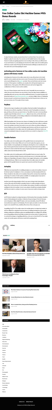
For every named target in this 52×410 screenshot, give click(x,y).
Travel (3, 389)
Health (3, 359)
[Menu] (4, 2)
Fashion (4, 350)
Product (4, 374)
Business (4, 335)
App (3, 324)
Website (4, 391)
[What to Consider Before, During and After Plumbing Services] (6, 306)
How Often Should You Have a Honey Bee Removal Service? (23, 311)
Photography (5, 372)
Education (4, 341)
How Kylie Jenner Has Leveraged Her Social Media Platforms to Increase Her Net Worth (38, 254)
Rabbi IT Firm (5, 376)
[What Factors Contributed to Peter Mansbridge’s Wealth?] (13, 265)
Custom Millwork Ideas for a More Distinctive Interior (22, 297)
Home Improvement (6, 361)
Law (3, 363)
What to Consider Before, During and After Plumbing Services (24, 304)
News (3, 367)
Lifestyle (4, 365)
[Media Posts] (26, 2)
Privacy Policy (29, 401)
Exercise (4, 348)
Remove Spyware (6, 383)
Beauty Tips (4, 333)
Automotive (4, 330)
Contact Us (22, 401)
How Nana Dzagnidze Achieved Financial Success (13, 253)
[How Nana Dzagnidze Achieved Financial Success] (13, 245)
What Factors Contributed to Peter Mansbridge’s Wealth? (10, 274)
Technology (4, 387)
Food (3, 357)
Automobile (4, 328)
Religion (4, 381)
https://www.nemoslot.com (21, 96)
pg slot (21, 81)
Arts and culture (5, 326)
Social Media (5, 385)
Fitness (3, 354)
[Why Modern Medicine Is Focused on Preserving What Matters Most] (6, 291)
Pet (3, 370)
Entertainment (5, 343)
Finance (4, 352)
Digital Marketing (6, 339)
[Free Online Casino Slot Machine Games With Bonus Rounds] (26, 38)
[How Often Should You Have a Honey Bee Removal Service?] (6, 313)
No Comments (20, 19)
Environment (5, 346)
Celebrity (4, 337)
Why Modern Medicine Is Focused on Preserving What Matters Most (25, 289)
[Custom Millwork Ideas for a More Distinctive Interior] (6, 298)
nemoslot (23, 114)
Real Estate (4, 378)
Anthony (7, 19)
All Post (4, 9)
